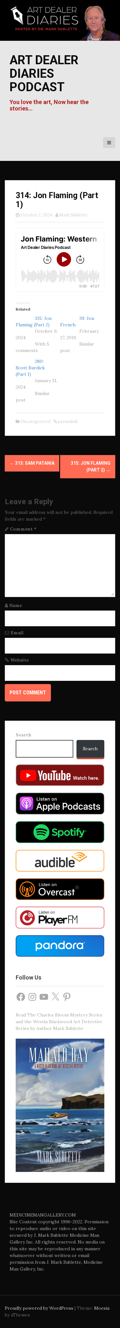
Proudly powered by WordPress (39, 1308)
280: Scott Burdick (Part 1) (30, 367)
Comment (23, 529)
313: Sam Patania (32, 463)
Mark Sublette (73, 215)
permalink (67, 421)
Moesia (101, 1308)
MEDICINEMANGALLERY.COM (43, 1215)
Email (17, 633)
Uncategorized (35, 421)
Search (23, 735)
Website (19, 660)
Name (15, 605)
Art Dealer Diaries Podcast (44, 73)
